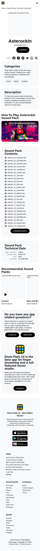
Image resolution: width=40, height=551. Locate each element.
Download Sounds (20, 231)
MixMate (9, 474)
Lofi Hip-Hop (10, 497)
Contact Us (12, 335)
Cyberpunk (9, 495)
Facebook (9, 530)
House (8, 490)
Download (22, 50)
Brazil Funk (9, 505)
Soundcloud (10, 525)
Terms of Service (25, 544)
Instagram (9, 520)
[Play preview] (5, 294)
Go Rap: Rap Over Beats (14, 467)
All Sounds (9, 485)
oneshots (24, 81)
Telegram (9, 532)
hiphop (16, 81)
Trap (7, 492)
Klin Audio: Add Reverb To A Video (17, 465)
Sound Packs (11, 8)
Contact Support (27, 488)
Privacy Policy (13, 544)
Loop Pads (9, 472)
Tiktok (8, 523)
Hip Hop (20, 8)
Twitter (8, 528)
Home (3, 8)
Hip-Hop (9, 488)
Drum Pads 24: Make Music (15, 457)
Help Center (28, 335)
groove (8, 81)
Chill (7, 500)
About (24, 485)
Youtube (8, 518)
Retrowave (9, 507)
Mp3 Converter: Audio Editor (15, 462)
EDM (7, 502)
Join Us (24, 492)
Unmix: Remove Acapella (14, 460)
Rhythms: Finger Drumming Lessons (18, 469)
